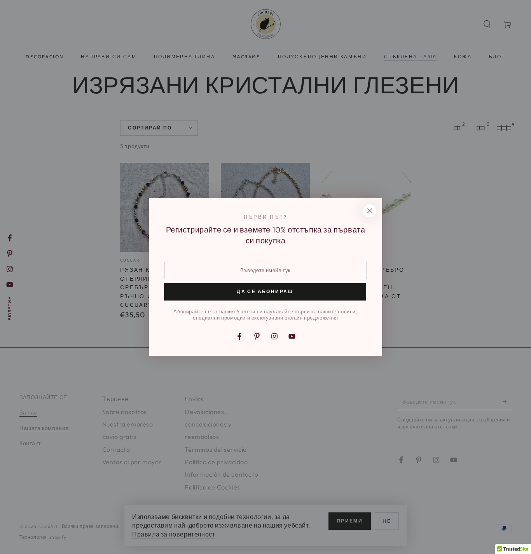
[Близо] (369, 210)
